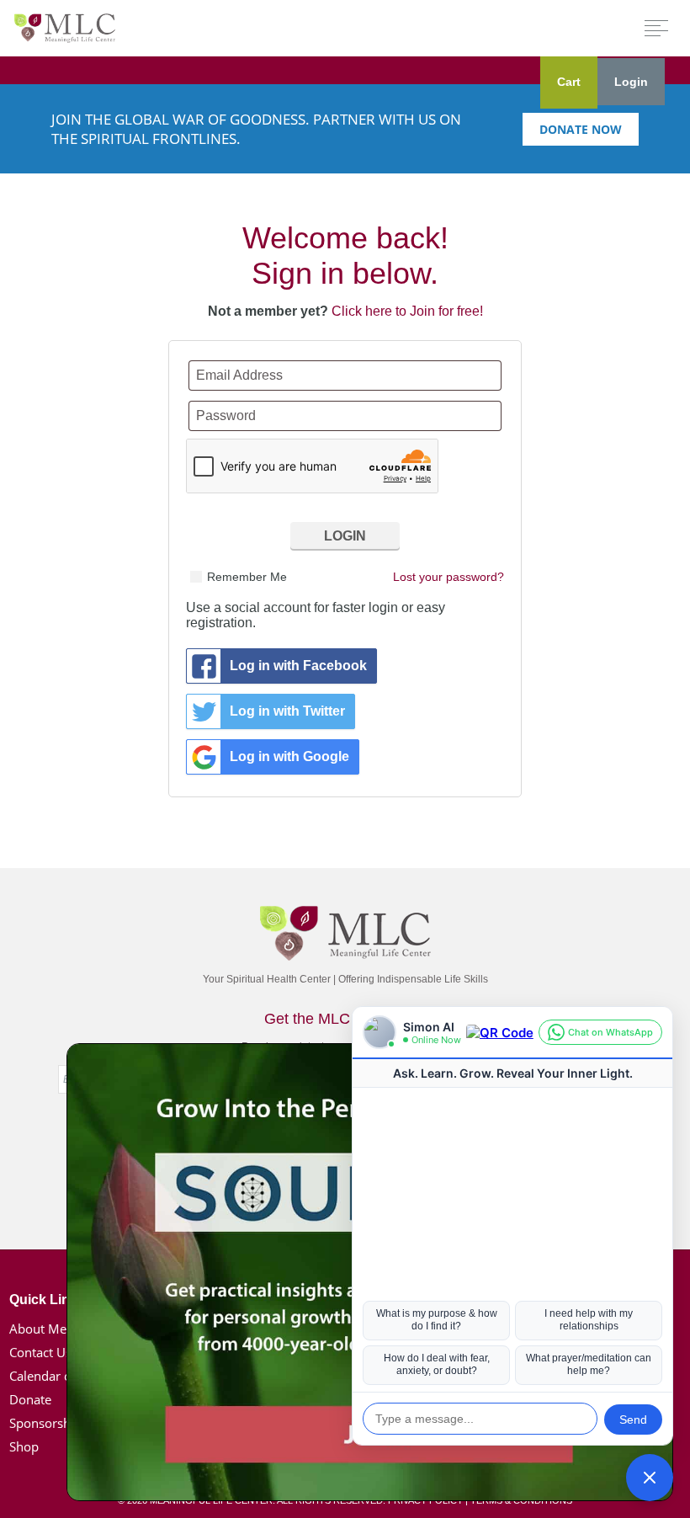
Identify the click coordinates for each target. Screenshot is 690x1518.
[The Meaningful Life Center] (64, 27)
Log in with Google (289, 756)
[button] (649, 1477)
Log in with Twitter (287, 711)
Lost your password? (448, 576)
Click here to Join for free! (407, 311)
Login (631, 81)
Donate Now (580, 129)
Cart (569, 81)
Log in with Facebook (298, 665)
